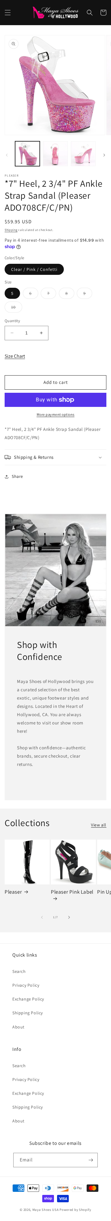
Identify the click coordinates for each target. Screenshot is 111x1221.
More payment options (56, 414)
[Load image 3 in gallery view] (83, 153)
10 (16, 308)
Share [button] (17, 476)
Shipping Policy (27, 1013)
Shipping (11, 230)
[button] (7, 12)
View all (98, 825)
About (18, 1027)
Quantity (12, 320)
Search (19, 971)
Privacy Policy (25, 985)
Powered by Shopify (75, 1209)
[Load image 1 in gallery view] (27, 153)
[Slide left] (7, 155)
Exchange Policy (28, 999)
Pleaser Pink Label (72, 891)
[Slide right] (104, 155)
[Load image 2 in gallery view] (55, 153)
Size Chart (15, 356)
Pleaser (13, 891)
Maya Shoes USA (45, 1209)
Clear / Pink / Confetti (34, 269)
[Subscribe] (90, 1160)
